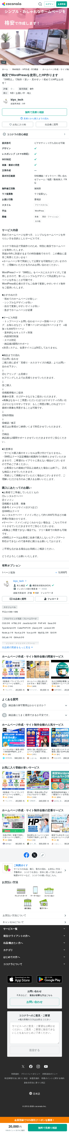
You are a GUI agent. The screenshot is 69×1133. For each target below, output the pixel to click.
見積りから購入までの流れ (36, 118)
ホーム (5, 69)
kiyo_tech (18, 581)
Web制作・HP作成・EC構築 (25, 69)
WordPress (39, 210)
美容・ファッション (50, 216)
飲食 (37, 216)
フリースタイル (41, 204)
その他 (37, 221)
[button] (34, 705)
